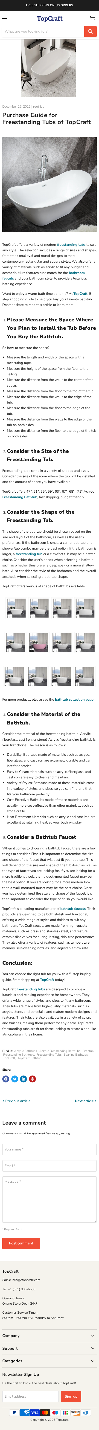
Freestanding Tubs (49, 1055)
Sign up (71, 1396)
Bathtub (88, 1051)
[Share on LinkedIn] (23, 1079)
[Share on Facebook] (5, 1079)
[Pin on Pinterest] (32, 1079)
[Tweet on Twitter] (14, 1079)
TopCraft (9, 1058)
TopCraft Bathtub (29, 1058)
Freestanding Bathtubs (18, 1055)
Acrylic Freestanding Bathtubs (59, 1051)
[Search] (90, 31)
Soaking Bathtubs (76, 1055)
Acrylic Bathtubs (25, 1051)
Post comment (21, 1243)
